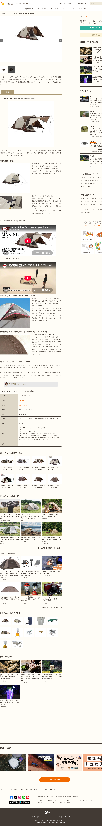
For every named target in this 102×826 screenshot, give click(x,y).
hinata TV (67, 817)
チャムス (89, 204)
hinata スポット (57, 817)
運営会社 (69, 802)
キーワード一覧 (87, 800)
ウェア (98, 180)
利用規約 (40, 802)
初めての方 (82, 8)
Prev (1, 40)
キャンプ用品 (42, 8)
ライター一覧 (77, 800)
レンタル (84, 180)
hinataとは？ (42, 800)
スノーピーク (86, 201)
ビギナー (91, 180)
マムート (96, 204)
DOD (83, 204)
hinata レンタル (46, 817)
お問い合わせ (58, 800)
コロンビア (95, 201)
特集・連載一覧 (55, 779)
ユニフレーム (86, 207)
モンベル (95, 198)
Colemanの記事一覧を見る (50, 607)
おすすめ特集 (29, 8)
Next (60, 40)
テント (21, 405)
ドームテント (27, 405)
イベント (84, 186)
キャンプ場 (54, 8)
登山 (90, 186)
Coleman (21, 400)
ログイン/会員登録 (80, 3)
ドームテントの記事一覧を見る (49, 548)
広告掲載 (50, 800)
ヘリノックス (95, 210)
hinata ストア (36, 817)
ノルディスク (86, 210)
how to (72, 8)
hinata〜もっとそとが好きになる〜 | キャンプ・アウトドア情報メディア (51, 812)
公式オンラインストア (65, 3)
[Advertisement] (14, 720)
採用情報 (62, 802)
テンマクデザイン (87, 212)
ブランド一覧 (68, 800)
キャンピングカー (87, 183)
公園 (95, 183)
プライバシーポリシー (51, 802)
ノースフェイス (86, 198)
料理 (64, 8)
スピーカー (85, 178)
